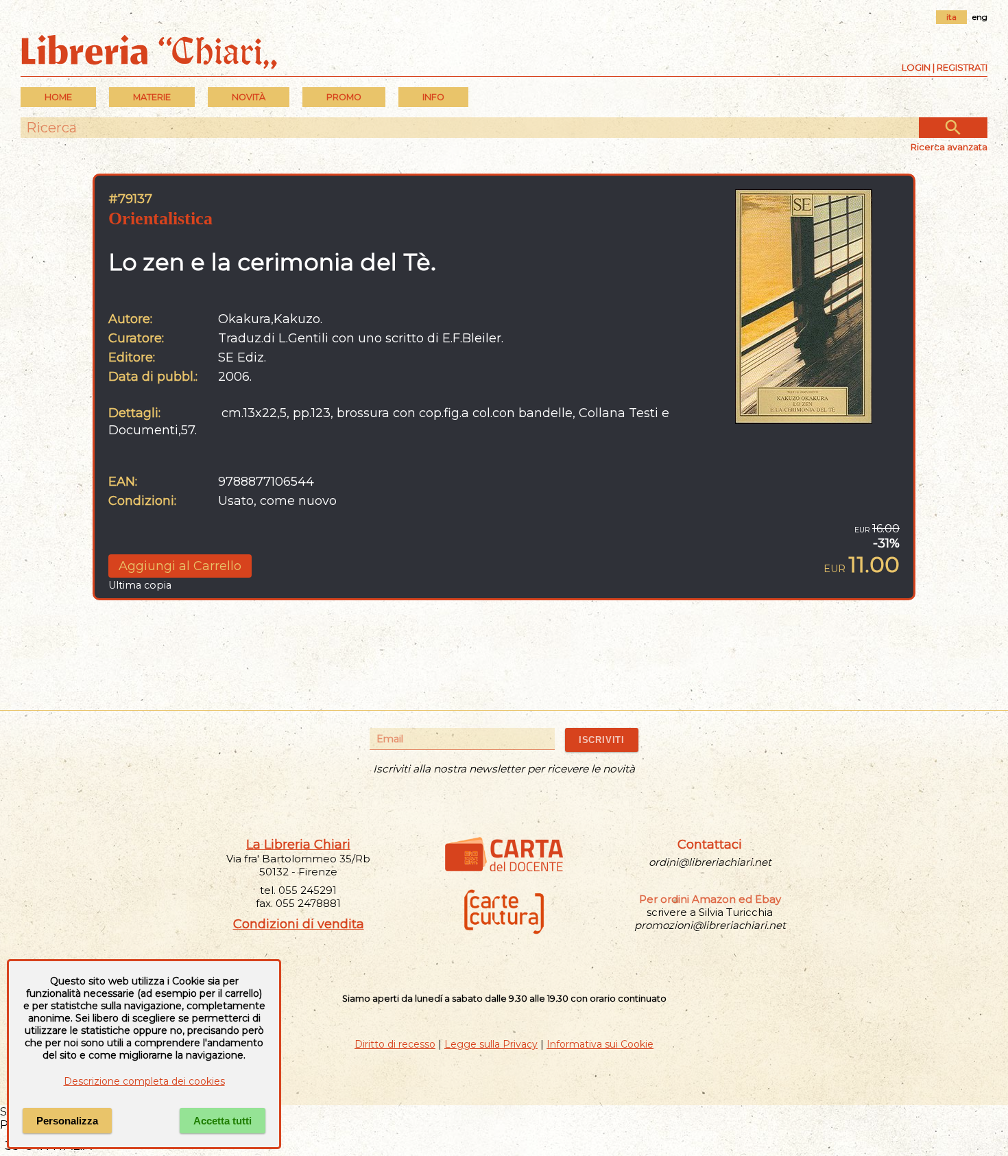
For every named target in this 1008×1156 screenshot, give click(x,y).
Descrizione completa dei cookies (144, 1081)
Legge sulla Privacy (491, 1044)
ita (951, 17)
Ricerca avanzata (949, 146)
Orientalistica (160, 218)
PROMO (343, 97)
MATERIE (152, 97)
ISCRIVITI (602, 740)
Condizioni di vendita (298, 924)
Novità (248, 97)
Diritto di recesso (395, 1044)
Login (916, 67)
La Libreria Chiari (298, 844)
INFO (433, 97)
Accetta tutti (222, 1120)
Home (58, 97)
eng (979, 17)
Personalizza (67, 1120)
